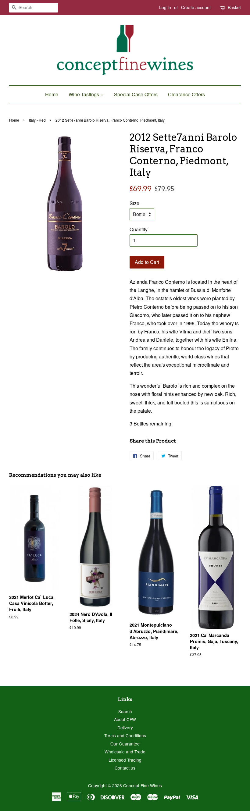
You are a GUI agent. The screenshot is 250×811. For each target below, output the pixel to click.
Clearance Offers (186, 94)
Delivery (125, 727)
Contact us (125, 768)
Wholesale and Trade (125, 752)
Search (125, 711)
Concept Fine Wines (142, 785)
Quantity (139, 229)
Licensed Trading (125, 760)
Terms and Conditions (125, 735)
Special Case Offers (136, 94)
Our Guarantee (125, 744)
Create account (196, 7)
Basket (234, 7)
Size (134, 203)
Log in (165, 7)
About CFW (125, 719)
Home (51, 94)
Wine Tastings (84, 94)
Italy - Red (37, 120)
